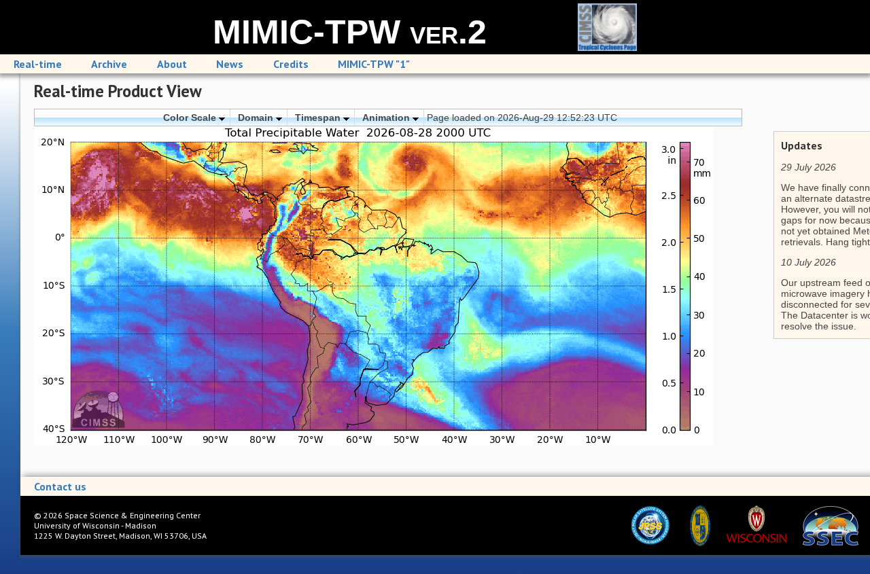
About (172, 64)
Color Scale (191, 117)
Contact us (60, 486)
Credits (291, 64)
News (229, 64)
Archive (109, 64)
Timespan (319, 117)
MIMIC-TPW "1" (374, 64)
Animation (387, 117)
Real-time (38, 64)
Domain (257, 117)
